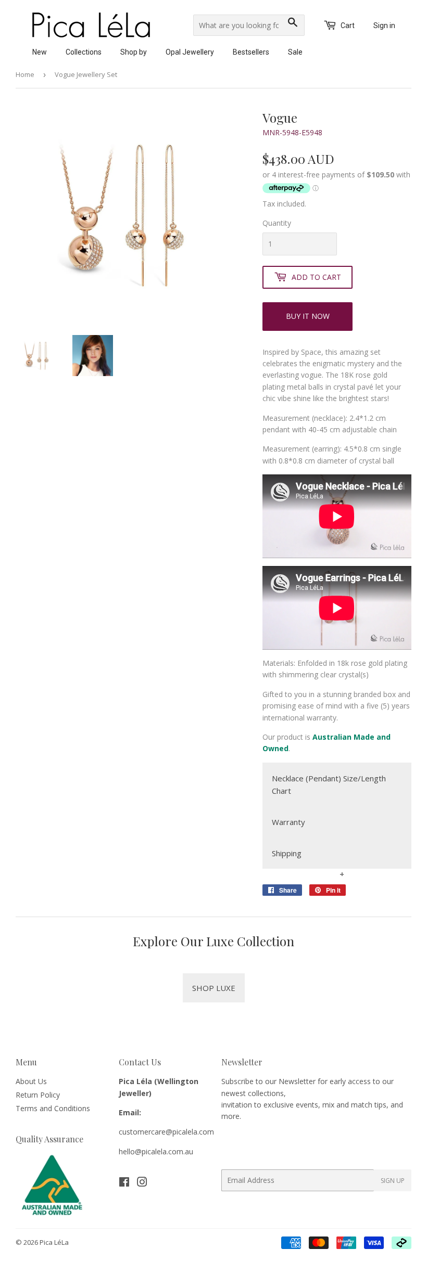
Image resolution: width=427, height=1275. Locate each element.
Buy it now (308, 316)
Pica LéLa (54, 1242)
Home (25, 74)
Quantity (276, 223)
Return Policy (38, 1095)
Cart (347, 25)
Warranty (288, 822)
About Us (31, 1081)
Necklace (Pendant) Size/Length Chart (329, 784)
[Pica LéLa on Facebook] (124, 1183)
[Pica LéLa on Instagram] (142, 1183)
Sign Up (393, 1180)
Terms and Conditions (53, 1108)
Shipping (287, 853)
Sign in (384, 25)
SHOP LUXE (213, 988)
